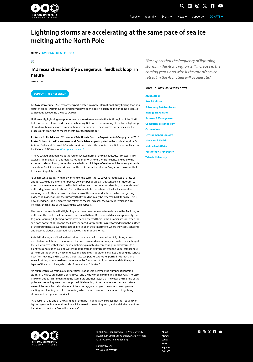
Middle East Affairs (156, 146)
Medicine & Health (156, 140)
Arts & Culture (153, 101)
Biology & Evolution (156, 112)
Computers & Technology (160, 123)
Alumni (149, 16)
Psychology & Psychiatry (159, 151)
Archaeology (152, 95)
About (133, 16)
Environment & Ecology (57, 53)
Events (166, 16)
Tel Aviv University (156, 157)
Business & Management (159, 118)
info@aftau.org (120, 339)
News (181, 16)
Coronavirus (152, 129)
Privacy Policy (104, 346)
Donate (215, 16)
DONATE (166, 351)
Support (197, 16)
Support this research (50, 94)
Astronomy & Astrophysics (160, 107)
